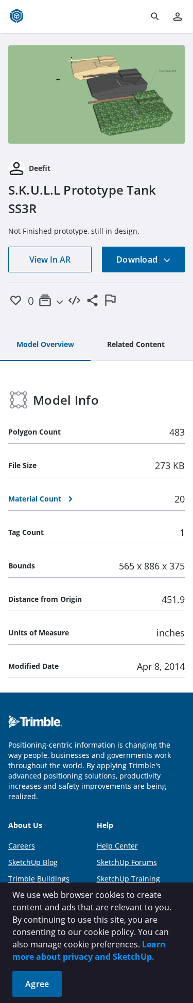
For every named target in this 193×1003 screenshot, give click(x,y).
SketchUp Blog (33, 862)
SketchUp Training (128, 879)
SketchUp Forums (127, 862)
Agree (37, 984)
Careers (21, 846)
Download (138, 259)
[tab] (45, 345)
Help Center (117, 846)
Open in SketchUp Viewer (96, 94)
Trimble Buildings (38, 879)
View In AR (50, 259)
